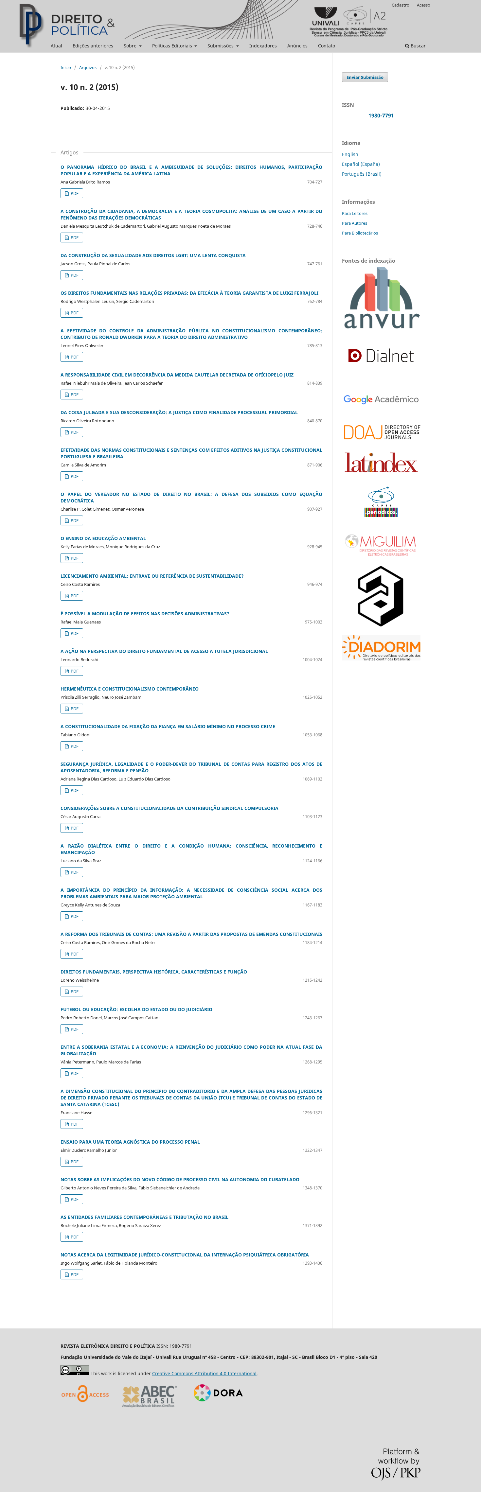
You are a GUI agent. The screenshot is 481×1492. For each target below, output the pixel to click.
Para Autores (354, 223)
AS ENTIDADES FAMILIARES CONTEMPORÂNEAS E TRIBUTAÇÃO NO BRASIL (144, 1217)
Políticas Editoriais (172, 46)
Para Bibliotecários (360, 233)
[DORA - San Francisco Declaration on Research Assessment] (216, 1410)
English (350, 154)
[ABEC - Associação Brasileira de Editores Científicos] (149, 1410)
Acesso (423, 5)
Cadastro (400, 5)
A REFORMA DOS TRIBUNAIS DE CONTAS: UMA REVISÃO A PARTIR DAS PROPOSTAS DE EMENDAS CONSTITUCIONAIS (191, 934)
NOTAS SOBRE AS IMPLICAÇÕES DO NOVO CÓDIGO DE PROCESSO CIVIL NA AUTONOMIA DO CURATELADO (180, 1179)
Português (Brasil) (362, 174)
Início (66, 67)
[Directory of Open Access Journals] (87, 1410)
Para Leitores (354, 213)
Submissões (221, 46)
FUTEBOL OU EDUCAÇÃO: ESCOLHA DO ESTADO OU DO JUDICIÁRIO (136, 1009)
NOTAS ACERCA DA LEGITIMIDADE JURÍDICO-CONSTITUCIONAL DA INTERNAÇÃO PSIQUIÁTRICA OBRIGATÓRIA (185, 1255)
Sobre (131, 46)
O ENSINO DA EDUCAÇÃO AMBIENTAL (103, 538)
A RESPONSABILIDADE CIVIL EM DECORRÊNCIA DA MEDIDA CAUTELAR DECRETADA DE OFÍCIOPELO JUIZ (177, 375)
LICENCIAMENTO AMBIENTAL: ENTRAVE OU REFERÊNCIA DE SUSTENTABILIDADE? (152, 576)
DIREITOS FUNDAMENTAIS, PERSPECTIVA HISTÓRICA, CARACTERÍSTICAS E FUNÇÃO (154, 972)
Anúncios (297, 46)
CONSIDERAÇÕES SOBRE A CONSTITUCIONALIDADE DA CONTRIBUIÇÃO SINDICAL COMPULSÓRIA (169, 808)
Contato (326, 46)
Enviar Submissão (365, 77)
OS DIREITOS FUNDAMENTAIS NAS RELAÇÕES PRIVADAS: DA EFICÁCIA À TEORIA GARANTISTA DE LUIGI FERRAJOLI (189, 293)
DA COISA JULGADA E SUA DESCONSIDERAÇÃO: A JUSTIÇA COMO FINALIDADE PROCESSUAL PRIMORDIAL (179, 412)
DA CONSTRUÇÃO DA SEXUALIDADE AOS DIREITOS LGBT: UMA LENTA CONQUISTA (153, 255)
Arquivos (88, 67)
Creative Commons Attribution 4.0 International (204, 1373)
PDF (74, 193)
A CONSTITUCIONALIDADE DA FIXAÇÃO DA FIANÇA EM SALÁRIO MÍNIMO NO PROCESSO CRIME (168, 726)
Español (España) (361, 164)
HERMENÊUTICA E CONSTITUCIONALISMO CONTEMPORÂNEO (130, 689)
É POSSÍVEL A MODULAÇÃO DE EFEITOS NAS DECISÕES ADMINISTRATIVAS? (145, 613)
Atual (56, 46)
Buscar (417, 46)
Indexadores (263, 46)
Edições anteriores (93, 46)
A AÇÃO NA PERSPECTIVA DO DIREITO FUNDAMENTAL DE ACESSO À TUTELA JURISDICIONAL (164, 651)
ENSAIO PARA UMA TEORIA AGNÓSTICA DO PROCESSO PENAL (130, 1142)
